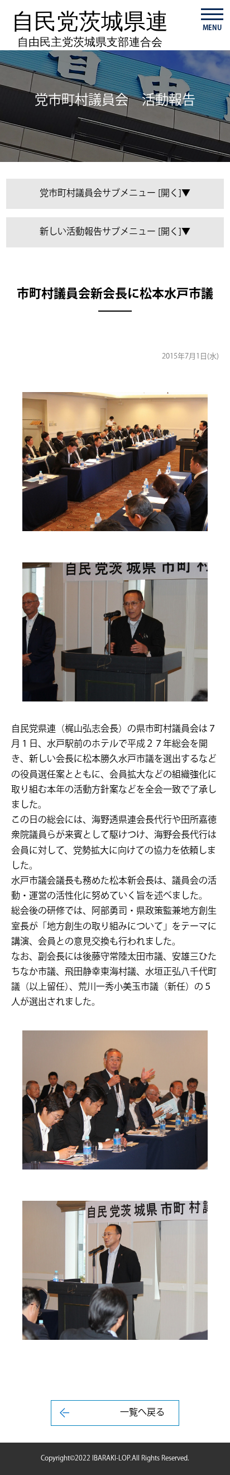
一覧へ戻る (142, 1412)
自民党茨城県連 (90, 28)
